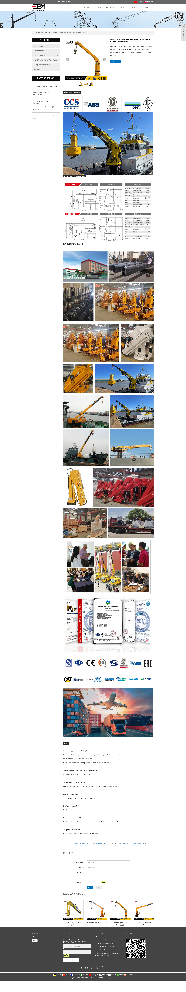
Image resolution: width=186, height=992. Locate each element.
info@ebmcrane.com (108, 950)
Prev (67, 59)
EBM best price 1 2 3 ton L (97, 923)
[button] (115, 7)
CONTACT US (147, 7)
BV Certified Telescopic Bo (144, 923)
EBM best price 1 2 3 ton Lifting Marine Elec (90, 843)
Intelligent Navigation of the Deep (44, 117)
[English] (148, 2)
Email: (81, 867)
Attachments (38, 69)
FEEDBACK (134, 7)
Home (38, 33)
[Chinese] (138, 2)
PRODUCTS (110, 7)
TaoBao (34, 940)
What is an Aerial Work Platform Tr (42, 102)
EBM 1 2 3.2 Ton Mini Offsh (73, 923)
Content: (80, 873)
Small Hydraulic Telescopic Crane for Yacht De (134, 843)
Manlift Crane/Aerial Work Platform (46, 60)
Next (104, 59)
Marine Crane (56, 33)
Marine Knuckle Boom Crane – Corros (45, 88)
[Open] (183, 32)
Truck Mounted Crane (41, 55)
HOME (86, 7)
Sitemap (114, 978)
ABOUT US (98, 7)
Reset (99, 887)
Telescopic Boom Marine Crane (74, 33)
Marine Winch (39, 51)
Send (90, 887)
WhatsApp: (80, 862)
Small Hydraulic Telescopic (120, 923)
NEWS (122, 7)
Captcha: (80, 882)
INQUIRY (116, 61)
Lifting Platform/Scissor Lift (43, 65)
